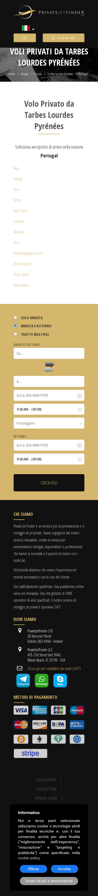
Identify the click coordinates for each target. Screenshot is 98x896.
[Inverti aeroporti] (49, 367)
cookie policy (29, 858)
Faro (16, 189)
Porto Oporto (22, 263)
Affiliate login (46, 798)
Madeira (19, 231)
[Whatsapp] (41, 685)
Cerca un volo (66, 37)
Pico (16, 242)
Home (11, 74)
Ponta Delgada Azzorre (28, 253)
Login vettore (46, 789)
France (38, 74)
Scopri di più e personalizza (49, 881)
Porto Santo (21, 274)
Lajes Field (20, 210)
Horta (17, 200)
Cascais (18, 178)
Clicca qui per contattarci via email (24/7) (54, 668)
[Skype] (60, 685)
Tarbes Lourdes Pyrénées (60, 74)
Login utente (46, 779)
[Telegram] (23, 685)
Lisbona (19, 221)
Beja (16, 168)
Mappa (25, 74)
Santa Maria (21, 285)
